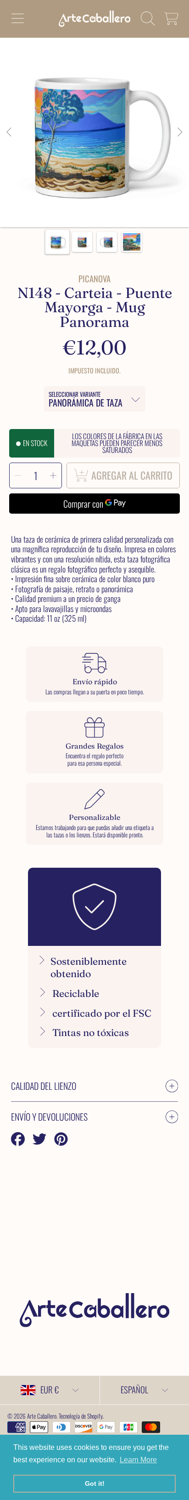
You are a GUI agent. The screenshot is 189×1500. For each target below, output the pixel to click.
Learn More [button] (138, 1460)
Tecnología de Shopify (81, 1415)
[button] (17, 19)
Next (179, 132)
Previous (9, 132)
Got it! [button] (95, 1483)
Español (134, 1389)
